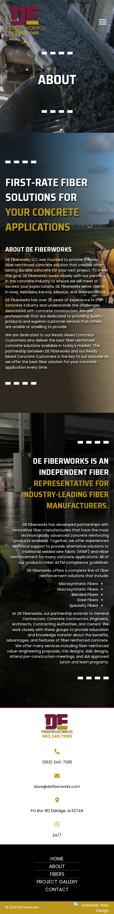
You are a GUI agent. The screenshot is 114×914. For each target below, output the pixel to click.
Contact (57, 889)
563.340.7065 (24, 33)
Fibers (57, 874)
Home (57, 858)
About (57, 866)
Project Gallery (57, 881)
